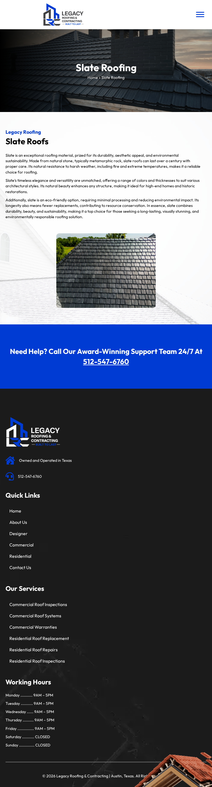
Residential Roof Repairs (33, 649)
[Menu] (200, 14)
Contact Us (20, 567)
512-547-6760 (106, 361)
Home (93, 77)
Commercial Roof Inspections (38, 604)
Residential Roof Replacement (39, 638)
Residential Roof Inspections (37, 661)
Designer (18, 533)
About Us (18, 522)
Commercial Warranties (33, 627)
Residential (20, 556)
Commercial (21, 545)
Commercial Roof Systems (35, 615)
